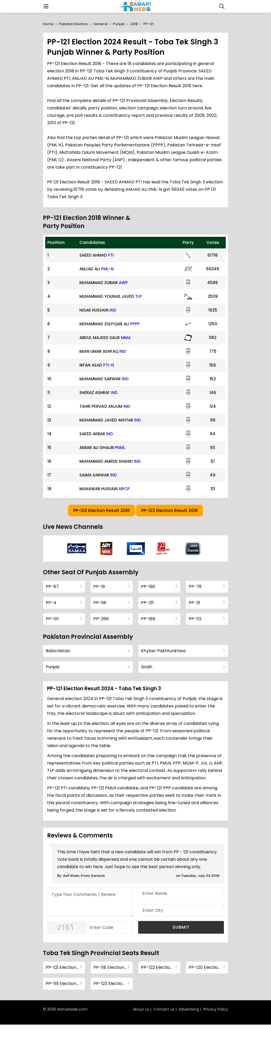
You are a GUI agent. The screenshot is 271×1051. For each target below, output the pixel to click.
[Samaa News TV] (76, 548)
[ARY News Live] (106, 548)
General (100, 23)
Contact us (163, 1009)
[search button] (221, 6)
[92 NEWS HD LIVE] (163, 548)
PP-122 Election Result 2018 (169, 510)
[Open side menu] (45, 6)
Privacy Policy (215, 1009)
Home (48, 23)
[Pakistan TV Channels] (193, 548)
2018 (134, 23)
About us (141, 1009)
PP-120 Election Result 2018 (101, 510)
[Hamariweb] (135, 6)
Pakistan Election (73, 23)
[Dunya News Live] (136, 548)
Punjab (119, 23)
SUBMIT (181, 927)
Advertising (189, 1009)
